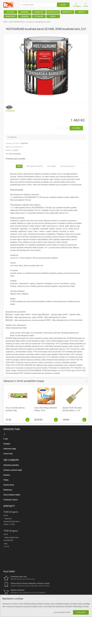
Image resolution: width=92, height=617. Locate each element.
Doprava (6, 475)
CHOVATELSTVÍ (53, 12)
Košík (85, 6)
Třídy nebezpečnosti (34, 166)
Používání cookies (10, 500)
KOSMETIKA (38, 12)
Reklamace (7, 490)
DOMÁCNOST (10, 16)
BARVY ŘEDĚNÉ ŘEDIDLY (17, 22)
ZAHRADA (24, 16)
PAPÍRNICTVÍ (67, 12)
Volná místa (8, 454)
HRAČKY (81, 12)
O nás (5, 439)
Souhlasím (81, 612)
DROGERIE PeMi (11, 429)
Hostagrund (30, 22)
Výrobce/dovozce (67, 166)
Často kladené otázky (11, 495)
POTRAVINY (38, 16)
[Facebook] (4, 434)
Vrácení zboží (8, 485)
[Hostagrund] (10, 108)
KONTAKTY (9, 506)
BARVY (53, 16)
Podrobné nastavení (62, 612)
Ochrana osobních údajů (12, 470)
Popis (19, 166)
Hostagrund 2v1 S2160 (42, 22)
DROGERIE (24, 12)
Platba (5, 480)
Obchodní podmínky (11, 465)
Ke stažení (51, 166)
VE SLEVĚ (10, 12)
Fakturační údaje (9, 449)
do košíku (76, 128)
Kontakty (6, 444)
